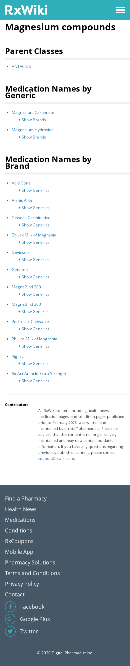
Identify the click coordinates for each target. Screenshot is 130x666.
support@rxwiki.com (56, 458)
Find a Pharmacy (26, 498)
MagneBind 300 (26, 304)
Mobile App (19, 551)
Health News (21, 509)
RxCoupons (19, 541)
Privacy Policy (22, 583)
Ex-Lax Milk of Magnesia (34, 235)
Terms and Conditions (32, 573)
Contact (15, 594)
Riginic (18, 356)
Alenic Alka (22, 200)
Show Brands (34, 120)
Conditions (18, 530)
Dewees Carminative (31, 217)
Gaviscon (20, 252)
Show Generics (35, 190)
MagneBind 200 (26, 287)
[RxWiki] (26, 9)
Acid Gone (21, 183)
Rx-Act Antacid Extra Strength (39, 373)
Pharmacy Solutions (30, 562)
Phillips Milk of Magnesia (34, 339)
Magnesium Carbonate (33, 112)
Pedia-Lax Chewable (30, 321)
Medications (20, 519)
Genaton (20, 269)
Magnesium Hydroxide (33, 130)
